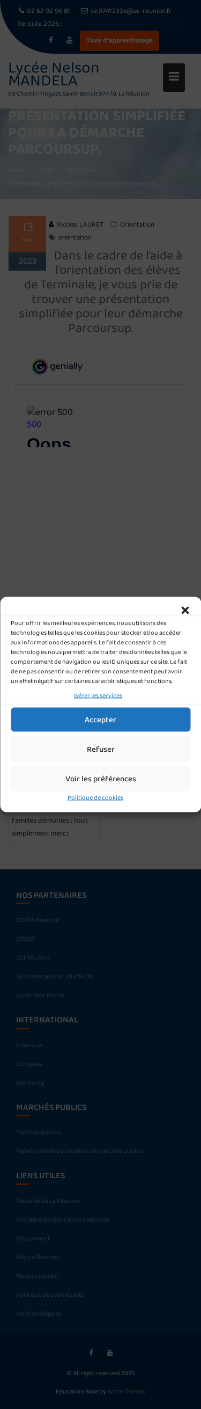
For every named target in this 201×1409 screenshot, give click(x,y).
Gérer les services (98, 696)
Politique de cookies (95, 798)
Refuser (101, 749)
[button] (185, 610)
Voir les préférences (100, 778)
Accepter (100, 719)
